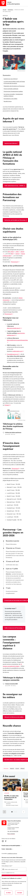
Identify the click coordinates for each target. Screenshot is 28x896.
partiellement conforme (12, 853)
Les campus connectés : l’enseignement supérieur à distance (13, 95)
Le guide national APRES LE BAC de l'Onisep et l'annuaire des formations (14, 82)
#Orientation (6, 768)
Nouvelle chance (7, 101)
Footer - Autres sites (7, 849)
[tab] (12, 811)
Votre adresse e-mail (7, 866)
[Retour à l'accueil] (4, 822)
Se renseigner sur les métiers (10, 98)
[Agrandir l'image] (14, 414)
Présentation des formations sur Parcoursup (14, 86)
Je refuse (9, 893)
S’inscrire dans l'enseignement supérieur (13, 91)
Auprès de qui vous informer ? (11, 78)
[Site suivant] (23, 811)
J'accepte (20, 893)
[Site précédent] (4, 811)
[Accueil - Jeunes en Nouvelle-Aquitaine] (3, 3)
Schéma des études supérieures (13, 432)
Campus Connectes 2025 (11, 683)
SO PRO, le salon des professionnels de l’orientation (11, 797)
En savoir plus (5, 888)
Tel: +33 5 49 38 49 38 (12, 831)
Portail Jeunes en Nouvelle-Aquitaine (11, 845)
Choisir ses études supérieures (11, 88)
